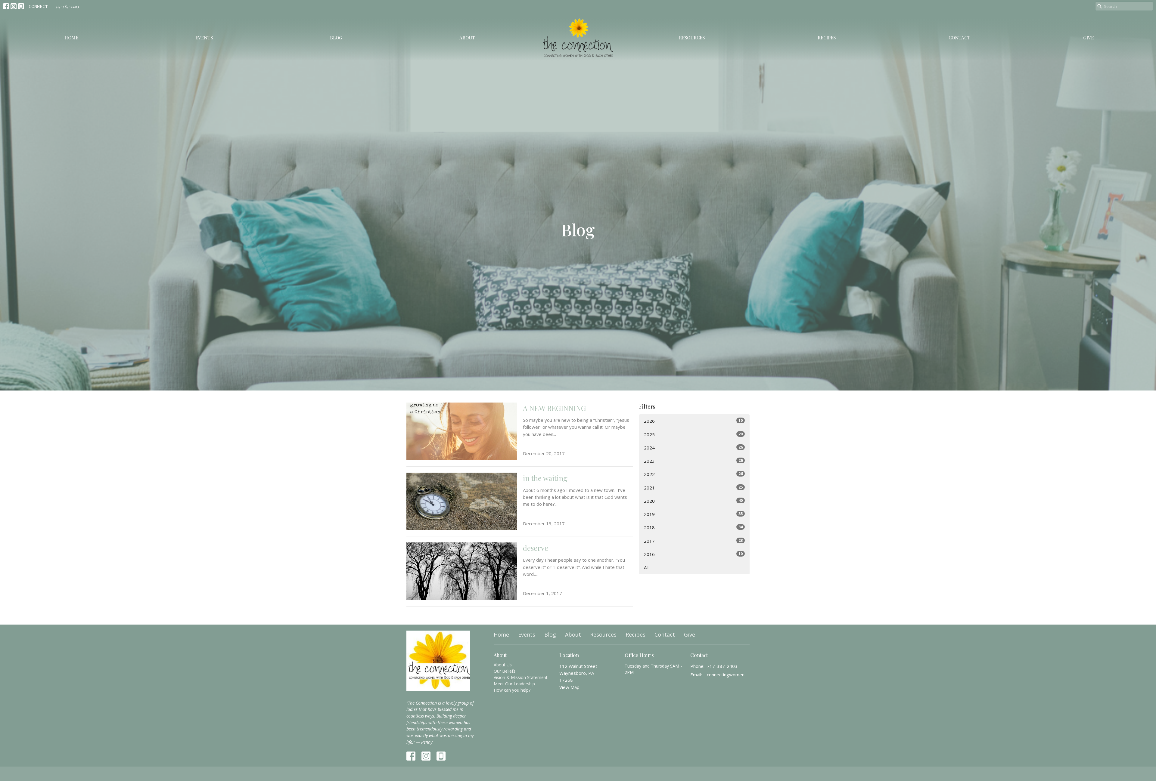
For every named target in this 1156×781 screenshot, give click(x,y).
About (467, 38)
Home (71, 38)
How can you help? (512, 690)
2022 (693, 474)
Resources (692, 38)
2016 (693, 554)
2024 (693, 447)
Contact (959, 38)
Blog (336, 38)
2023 (693, 461)
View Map (569, 687)
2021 (693, 487)
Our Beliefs (504, 671)
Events (204, 38)
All (646, 567)
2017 (693, 541)
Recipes (827, 38)
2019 (693, 514)
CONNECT (38, 6)
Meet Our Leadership (514, 684)
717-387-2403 (67, 6)
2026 (693, 421)
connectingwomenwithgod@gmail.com (728, 674)
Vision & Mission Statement (521, 677)
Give (1088, 38)
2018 (693, 527)
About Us (503, 665)
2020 (693, 501)
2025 (693, 434)
